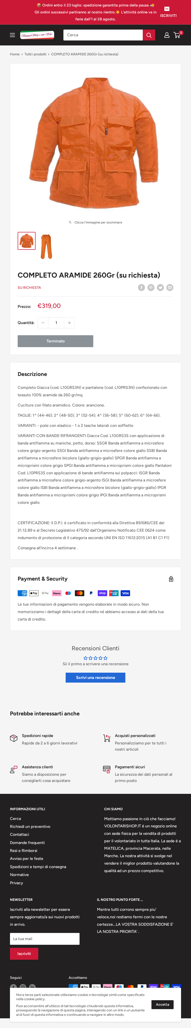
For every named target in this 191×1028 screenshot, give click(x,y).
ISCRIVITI (168, 15)
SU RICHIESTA (29, 288)
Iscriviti (24, 953)
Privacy (16, 883)
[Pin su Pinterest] (150, 287)
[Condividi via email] (169, 287)
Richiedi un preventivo (30, 826)
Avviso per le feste (26, 858)
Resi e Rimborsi (23, 850)
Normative (19, 874)
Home (15, 54)
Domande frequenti (27, 842)
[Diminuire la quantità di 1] (43, 323)
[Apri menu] (12, 35)
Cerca (15, 818)
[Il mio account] (166, 35)
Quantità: (26, 322)
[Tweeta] (160, 287)
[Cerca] (149, 35)
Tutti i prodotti (35, 54)
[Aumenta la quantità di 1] (69, 323)
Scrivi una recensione (95, 677)
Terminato (56, 341)
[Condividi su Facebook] (141, 287)
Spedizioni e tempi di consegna (38, 866)
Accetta (162, 1004)
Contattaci (19, 834)
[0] (177, 35)
